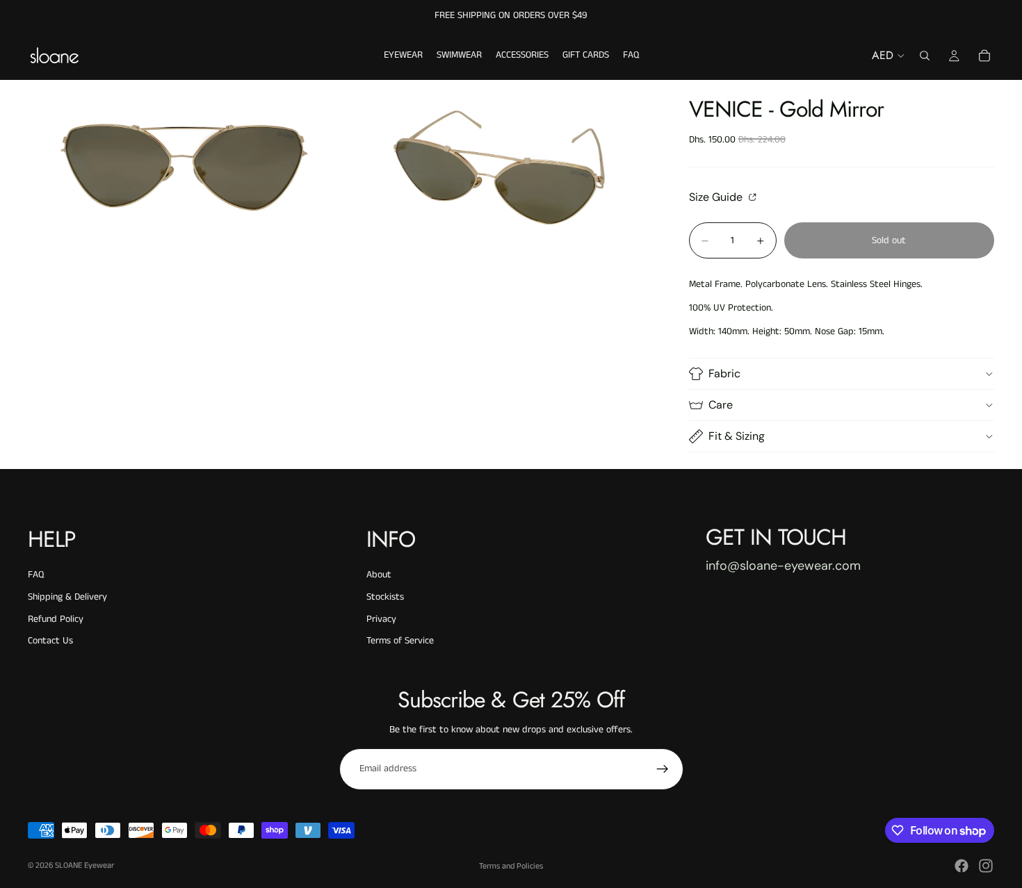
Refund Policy (55, 619)
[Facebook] (961, 865)
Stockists (385, 597)
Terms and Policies (511, 866)
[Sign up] (662, 769)
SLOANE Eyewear (84, 865)
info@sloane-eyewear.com (783, 565)
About (378, 575)
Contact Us (50, 641)
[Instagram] (986, 865)
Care (720, 404)
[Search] (924, 55)
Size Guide (717, 197)
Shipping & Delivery (67, 597)
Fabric (724, 373)
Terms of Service (400, 641)
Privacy (381, 619)
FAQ (36, 575)
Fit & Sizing (736, 436)
